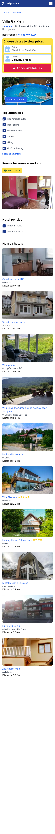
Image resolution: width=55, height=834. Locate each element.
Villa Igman (8, 365)
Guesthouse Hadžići (13, 279)
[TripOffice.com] (10, 3)
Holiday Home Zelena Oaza (17, 540)
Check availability (29, 68)
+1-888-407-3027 (27, 34)
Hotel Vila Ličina (11, 625)
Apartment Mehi (11, 668)
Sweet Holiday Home (13, 322)
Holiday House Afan (13, 454)
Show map (7, 26)
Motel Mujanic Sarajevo (15, 583)
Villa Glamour (9, 497)
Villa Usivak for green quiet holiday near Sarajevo (24, 409)
